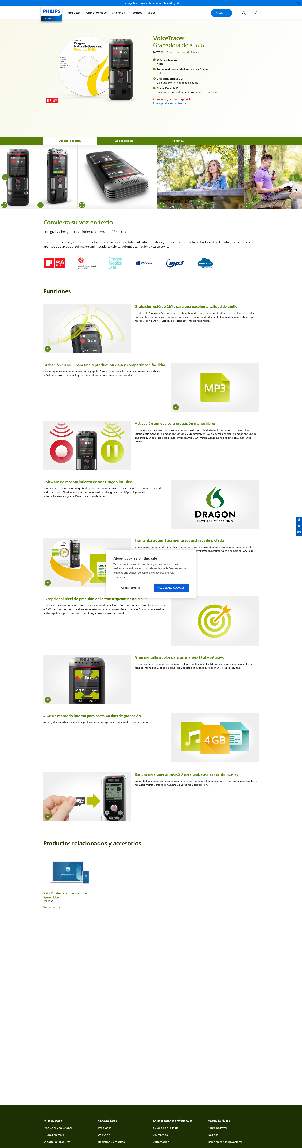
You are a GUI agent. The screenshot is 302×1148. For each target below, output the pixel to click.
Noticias (213, 1134)
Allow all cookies (171, 588)
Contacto (222, 13)
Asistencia (118, 12)
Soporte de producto (56, 1141)
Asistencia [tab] (178, 140)
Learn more (119, 577)
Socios (151, 12)
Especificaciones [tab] (124, 140)
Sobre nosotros (217, 1127)
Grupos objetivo (96, 12)
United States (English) (167, 3)
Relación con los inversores (225, 1141)
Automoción (161, 1141)
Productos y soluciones (57, 1127)
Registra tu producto (111, 1141)
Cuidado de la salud (166, 1127)
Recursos (136, 12)
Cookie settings (131, 588)
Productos (73, 12)
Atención (104, 1134)
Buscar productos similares (182, 52)
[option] (18, 177)
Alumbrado (160, 1134)
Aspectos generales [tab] (70, 140)
